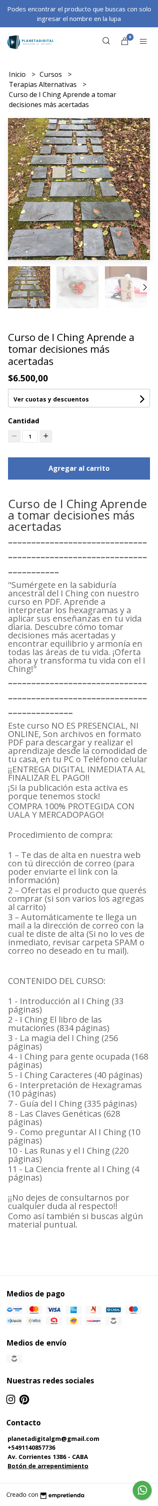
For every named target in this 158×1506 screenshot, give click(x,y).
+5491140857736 (31, 1447)
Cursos (52, 74)
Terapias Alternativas (43, 84)
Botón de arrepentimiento (48, 1466)
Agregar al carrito (79, 468)
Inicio (18, 74)
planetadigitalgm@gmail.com (53, 1439)
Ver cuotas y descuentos (51, 399)
